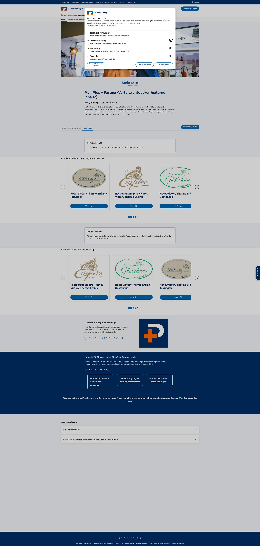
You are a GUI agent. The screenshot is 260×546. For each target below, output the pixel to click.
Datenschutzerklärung (95, 26)
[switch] (171, 40)
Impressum (110, 26)
